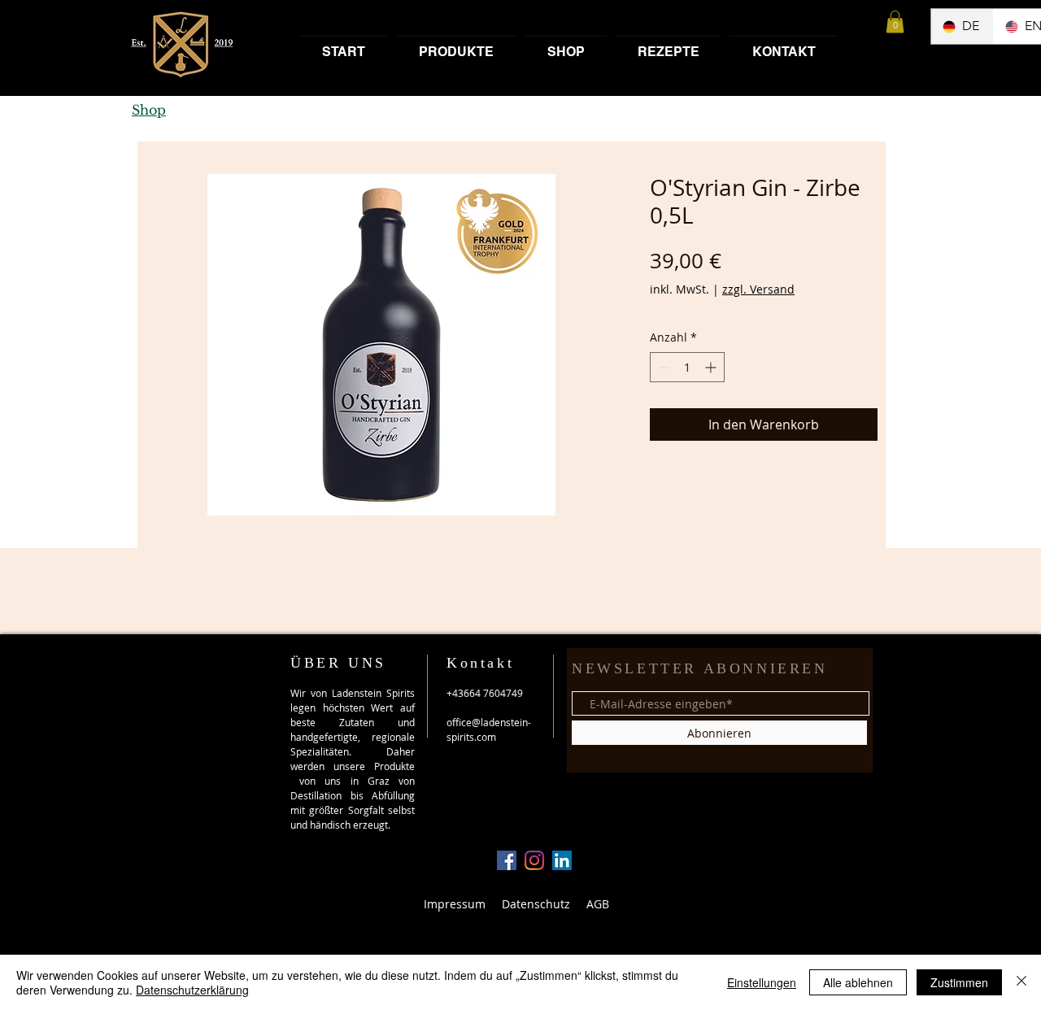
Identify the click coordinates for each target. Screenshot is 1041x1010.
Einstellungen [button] (761, 982)
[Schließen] (1021, 982)
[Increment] (712, 367)
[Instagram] (534, 860)
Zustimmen (959, 982)
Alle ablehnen (858, 982)
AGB (597, 904)
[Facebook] (506, 860)
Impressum (455, 904)
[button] (895, 22)
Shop (149, 110)
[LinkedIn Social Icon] (562, 860)
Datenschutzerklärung (192, 990)
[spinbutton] (687, 367)
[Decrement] (662, 367)
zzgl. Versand (758, 289)
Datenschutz (536, 904)
